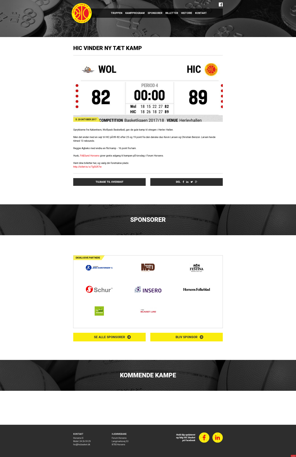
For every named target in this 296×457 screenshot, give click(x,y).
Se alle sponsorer (109, 337)
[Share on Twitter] (192, 181)
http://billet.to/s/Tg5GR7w (87, 166)
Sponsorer (155, 13)
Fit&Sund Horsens (89, 155)
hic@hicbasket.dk (81, 444)
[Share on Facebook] (183, 181)
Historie (186, 13)
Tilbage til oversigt (109, 181)
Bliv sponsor (186, 337)
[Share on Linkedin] (187, 181)
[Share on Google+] (196, 181)
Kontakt (201, 13)
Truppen (116, 13)
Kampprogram (135, 13)
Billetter (171, 13)
